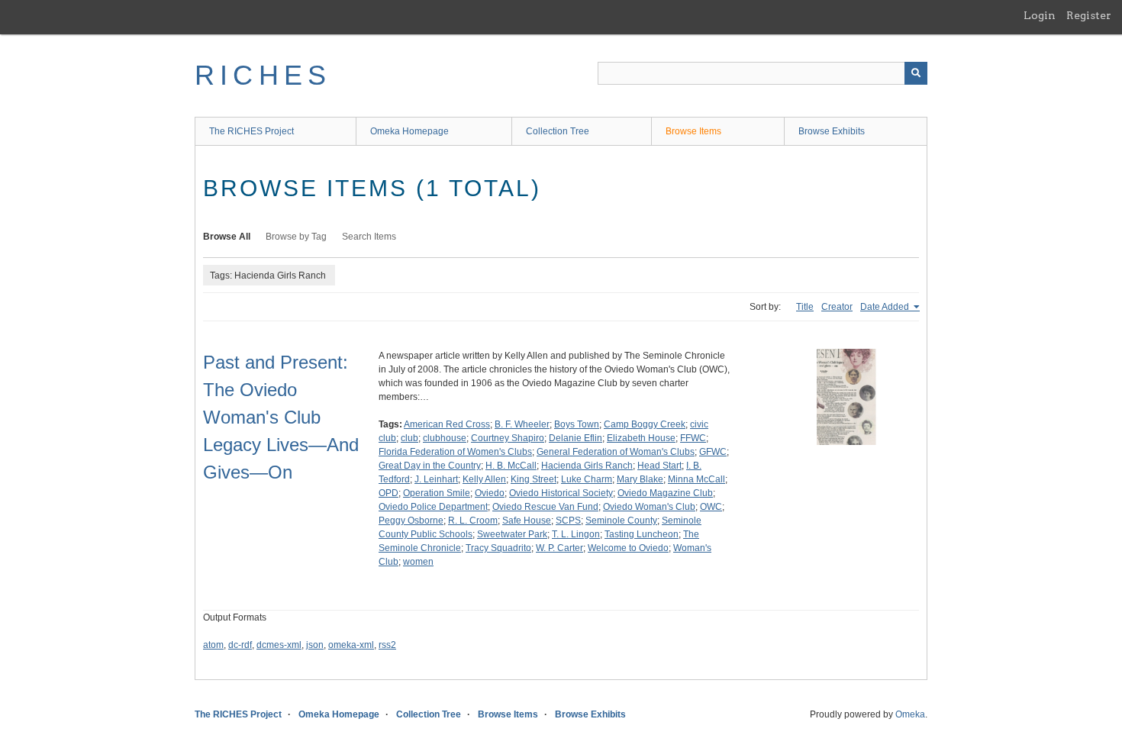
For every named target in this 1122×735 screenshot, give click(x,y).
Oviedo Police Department (433, 506)
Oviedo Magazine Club (665, 493)
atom (213, 645)
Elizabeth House (641, 438)
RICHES (263, 75)
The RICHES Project (251, 131)
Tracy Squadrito (498, 548)
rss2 (387, 645)
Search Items (369, 236)
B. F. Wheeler (522, 424)
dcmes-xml (278, 645)
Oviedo (490, 493)
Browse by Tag (296, 236)
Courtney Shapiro (507, 438)
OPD (388, 493)
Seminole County (621, 520)
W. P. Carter (559, 548)
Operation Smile (436, 493)
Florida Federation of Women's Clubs (455, 451)
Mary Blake (640, 479)
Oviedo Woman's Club (649, 506)
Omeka (910, 714)
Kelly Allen (484, 479)
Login (1040, 15)
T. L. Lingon (576, 534)
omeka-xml (351, 645)
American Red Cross (447, 424)
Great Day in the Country (430, 465)
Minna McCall (696, 479)
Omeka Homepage (409, 131)
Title (805, 306)
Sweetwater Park (512, 534)
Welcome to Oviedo (628, 548)
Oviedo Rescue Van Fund (545, 506)
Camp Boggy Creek (644, 424)
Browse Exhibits (831, 131)
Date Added (885, 306)
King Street (533, 479)
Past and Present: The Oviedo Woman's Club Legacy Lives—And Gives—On (281, 417)
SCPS (568, 520)
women (418, 561)
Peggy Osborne (411, 520)
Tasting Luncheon (642, 534)
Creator (837, 306)
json (315, 645)
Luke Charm (586, 479)
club (409, 438)
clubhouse (444, 438)
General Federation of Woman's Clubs (616, 451)
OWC (711, 506)
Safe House (526, 520)
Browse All (226, 236)
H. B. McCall (511, 465)
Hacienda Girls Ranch (587, 465)
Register (1088, 15)
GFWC (713, 451)
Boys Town (576, 424)
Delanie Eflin (575, 438)
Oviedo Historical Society (561, 493)
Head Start (659, 465)
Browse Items (693, 131)
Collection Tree (557, 131)
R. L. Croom (473, 520)
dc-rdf (240, 645)
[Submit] (915, 73)
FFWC (693, 438)
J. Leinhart (436, 479)
